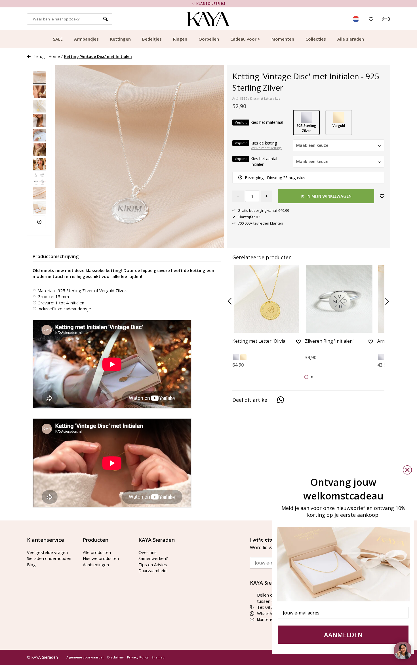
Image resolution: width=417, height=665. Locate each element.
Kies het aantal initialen (256, 161)
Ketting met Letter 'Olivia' (259, 341)
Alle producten (97, 552)
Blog (31, 564)
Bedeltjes (152, 39)
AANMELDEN (343, 634)
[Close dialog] (407, 469)
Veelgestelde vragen (47, 552)
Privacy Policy (138, 657)
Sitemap (158, 657)
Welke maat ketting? (266, 148)
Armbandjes (86, 39)
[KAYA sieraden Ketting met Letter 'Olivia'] (266, 299)
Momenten (282, 39)
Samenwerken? (153, 558)
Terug (39, 56)
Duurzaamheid (152, 570)
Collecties (316, 39)
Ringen (180, 39)
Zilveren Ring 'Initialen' (329, 341)
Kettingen (120, 39)
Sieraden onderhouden (49, 558)
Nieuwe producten (101, 558)
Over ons (147, 552)
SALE (58, 39)
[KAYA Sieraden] (208, 19)
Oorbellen (209, 39)
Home (54, 56)
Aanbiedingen (96, 564)
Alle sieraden (350, 39)
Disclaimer (115, 657)
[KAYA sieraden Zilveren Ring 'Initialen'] (339, 299)
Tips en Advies (152, 564)
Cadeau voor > (245, 39)
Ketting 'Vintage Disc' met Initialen (98, 56)
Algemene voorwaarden (85, 657)
